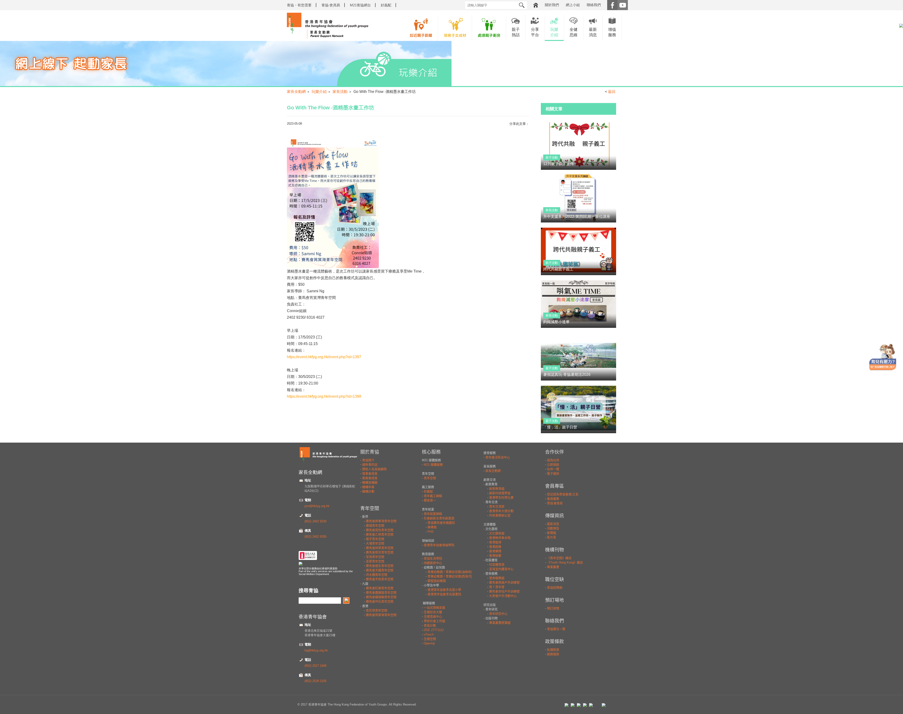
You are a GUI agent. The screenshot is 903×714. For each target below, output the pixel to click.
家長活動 (340, 92)
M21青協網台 (360, 5)
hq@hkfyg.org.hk (316, 650)
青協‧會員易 (330, 5)
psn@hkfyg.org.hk (317, 506)
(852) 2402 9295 (315, 536)
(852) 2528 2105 (315, 681)
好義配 (386, 5)
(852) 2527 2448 (315, 665)
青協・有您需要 (299, 5)
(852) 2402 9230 (315, 521)
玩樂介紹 (319, 92)
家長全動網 (296, 92)
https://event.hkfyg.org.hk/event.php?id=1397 (324, 357)
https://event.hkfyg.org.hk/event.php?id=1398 (324, 396)
